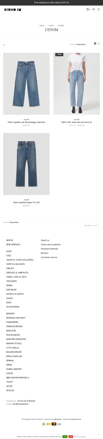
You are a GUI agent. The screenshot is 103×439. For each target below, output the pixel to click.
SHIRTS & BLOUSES (15, 264)
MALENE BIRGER (14, 352)
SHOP (51, 26)
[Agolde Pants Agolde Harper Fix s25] (26, 164)
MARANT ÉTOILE (14, 343)
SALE (8, 256)
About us (45, 240)
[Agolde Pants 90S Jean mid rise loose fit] (76, 84)
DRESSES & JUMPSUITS (17, 273)
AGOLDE (10, 390)
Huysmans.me (76, 419)
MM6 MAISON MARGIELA (17, 378)
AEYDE (9, 386)
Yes (65, 437)
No (71, 437)
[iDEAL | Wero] (49, 425)
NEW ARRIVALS (13, 244)
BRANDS (10, 314)
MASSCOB (11, 331)
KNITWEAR (11, 290)
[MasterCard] (54, 425)
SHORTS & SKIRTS (15, 294)
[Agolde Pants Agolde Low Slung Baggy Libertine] (26, 84)
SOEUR (9, 373)
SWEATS (10, 268)
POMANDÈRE (12, 322)
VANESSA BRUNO (14, 326)
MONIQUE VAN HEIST (15, 318)
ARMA (9, 365)
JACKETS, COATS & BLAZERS (19, 260)
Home (41, 26)
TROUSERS (11, 281)
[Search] (94, 10)
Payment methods (49, 249)
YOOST (9, 382)
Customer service (49, 257)
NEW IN (9, 240)
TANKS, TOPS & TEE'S (16, 277)
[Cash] (43, 425)
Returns (44, 253)
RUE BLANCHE (13, 335)
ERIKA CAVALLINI (14, 356)
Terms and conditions (51, 244)
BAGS (9, 302)
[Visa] (59, 425)
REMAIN (10, 361)
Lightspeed (57, 419)
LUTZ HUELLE (12, 348)
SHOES (9, 298)
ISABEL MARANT (14, 369)
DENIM (61, 26)
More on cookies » (80, 437)
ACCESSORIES (12, 307)
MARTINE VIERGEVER (16, 339)
